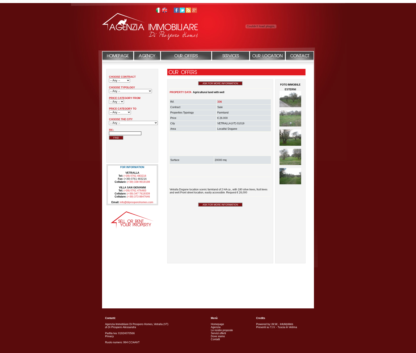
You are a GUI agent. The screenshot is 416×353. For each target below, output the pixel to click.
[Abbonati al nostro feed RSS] (188, 11)
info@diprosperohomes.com (136, 202)
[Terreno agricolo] (290, 164)
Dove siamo (218, 336)
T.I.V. (272, 327)
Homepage (217, 324)
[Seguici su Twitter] (182, 11)
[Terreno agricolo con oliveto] (290, 183)
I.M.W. (274, 324)
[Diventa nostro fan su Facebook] (176, 11)
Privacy (109, 336)
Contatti (215, 339)
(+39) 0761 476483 (135, 190)
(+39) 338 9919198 (138, 181)
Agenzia (216, 327)
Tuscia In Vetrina (287, 327)
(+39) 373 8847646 (138, 196)
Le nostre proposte (222, 330)
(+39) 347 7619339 (138, 193)
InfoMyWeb (286, 324)
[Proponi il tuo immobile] (132, 227)
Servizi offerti (218, 333)
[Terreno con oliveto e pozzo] (290, 125)
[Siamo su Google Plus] (194, 11)
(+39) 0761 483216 (135, 175)
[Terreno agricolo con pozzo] (290, 144)
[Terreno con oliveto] (290, 106)
